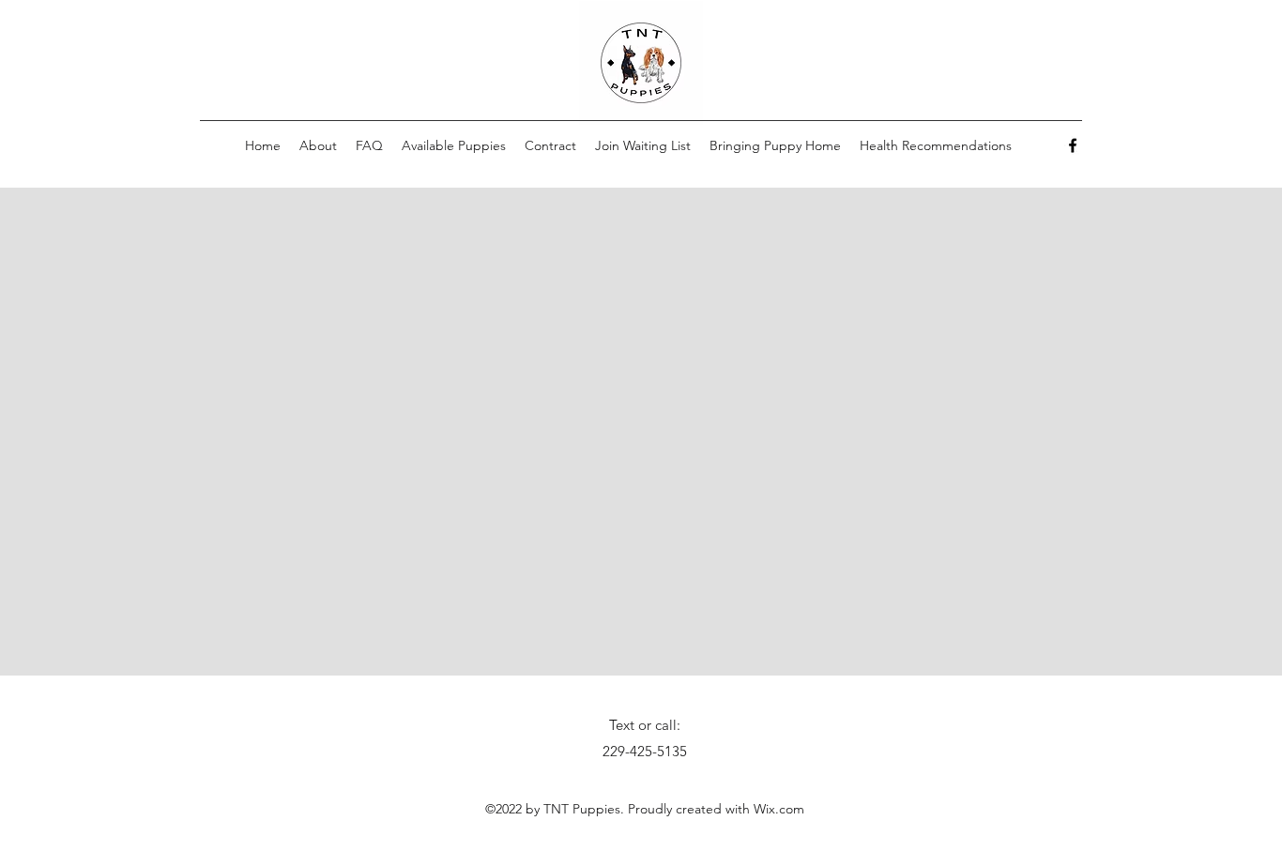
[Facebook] (1072, 145)
